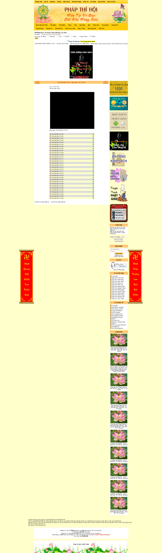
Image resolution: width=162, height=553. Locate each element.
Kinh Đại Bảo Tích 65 (57, 146)
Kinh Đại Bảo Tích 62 (57, 140)
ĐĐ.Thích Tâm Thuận (118, 298)
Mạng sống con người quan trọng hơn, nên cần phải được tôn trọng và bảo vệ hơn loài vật (92, 43)
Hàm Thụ (101, 28)
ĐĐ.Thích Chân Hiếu (117, 279)
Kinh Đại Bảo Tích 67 (57, 150)
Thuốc (59, 1)
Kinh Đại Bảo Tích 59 (57, 134)
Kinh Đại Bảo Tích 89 (57, 196)
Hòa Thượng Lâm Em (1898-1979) (56, 43)
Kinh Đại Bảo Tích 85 (57, 188)
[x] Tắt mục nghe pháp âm (58, 202)
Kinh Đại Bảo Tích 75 (57, 167)
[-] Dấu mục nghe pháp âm (42, 202)
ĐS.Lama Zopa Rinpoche (119, 325)
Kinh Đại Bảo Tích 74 (57, 165)
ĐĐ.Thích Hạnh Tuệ (117, 283)
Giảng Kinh (115, 25)
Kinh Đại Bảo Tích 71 (57, 159)
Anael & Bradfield (117, 310)
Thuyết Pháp (39, 28)
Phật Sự (86, 1)
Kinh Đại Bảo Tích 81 (57, 179)
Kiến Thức (66, 1)
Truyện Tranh (76, 1)
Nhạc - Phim (81, 28)
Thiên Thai (96, 25)
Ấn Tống (93, 1)
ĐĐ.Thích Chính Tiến (118, 278)
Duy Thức (82, 25)
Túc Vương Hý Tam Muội (88, 41)
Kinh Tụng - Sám (70, 28)
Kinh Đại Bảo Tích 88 (57, 194)
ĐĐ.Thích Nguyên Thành (119, 288)
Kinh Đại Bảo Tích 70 (57, 157)
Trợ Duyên (101, 1)
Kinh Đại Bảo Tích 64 (57, 144)
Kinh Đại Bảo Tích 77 (57, 171)
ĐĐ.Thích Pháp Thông (118, 295)
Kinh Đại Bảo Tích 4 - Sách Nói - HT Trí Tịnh (72, 82)
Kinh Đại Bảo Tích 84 (57, 186)
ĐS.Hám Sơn (116, 320)
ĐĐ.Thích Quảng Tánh (118, 296)
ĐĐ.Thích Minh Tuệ (117, 284)
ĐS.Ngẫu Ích (115, 326)
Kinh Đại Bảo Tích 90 (57, 198)
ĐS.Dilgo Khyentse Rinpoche (116, 318)
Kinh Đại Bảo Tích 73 (57, 163)
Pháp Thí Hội (111, 1)
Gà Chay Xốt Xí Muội (39, 43)
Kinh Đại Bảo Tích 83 (57, 183)
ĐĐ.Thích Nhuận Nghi (118, 289)
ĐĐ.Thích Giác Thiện (118, 281)
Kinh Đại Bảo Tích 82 (57, 181)
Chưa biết (115, 276)
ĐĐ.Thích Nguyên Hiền (118, 286)
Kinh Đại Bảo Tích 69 (57, 155)
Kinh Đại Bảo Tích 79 (57, 175)
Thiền (69, 25)
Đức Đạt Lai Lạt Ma (117, 309)
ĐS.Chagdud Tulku (117, 314)
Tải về (46, 1)
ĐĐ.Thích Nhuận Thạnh (118, 291)
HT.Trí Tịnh (56, 86)
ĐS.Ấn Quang (116, 312)
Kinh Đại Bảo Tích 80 (57, 177)
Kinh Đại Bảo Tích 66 (57, 148)
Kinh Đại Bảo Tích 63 (57, 142)
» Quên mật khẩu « (119, 256)
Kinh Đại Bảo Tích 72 (57, 161)
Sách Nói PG (59, 28)
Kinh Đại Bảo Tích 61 (57, 138)
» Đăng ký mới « (118, 255)
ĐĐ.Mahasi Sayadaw (118, 307)
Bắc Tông (57, 88)
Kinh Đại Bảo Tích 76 (57, 169)
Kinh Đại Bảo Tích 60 (57, 136)
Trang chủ (38, 1)
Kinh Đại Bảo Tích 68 (57, 152)
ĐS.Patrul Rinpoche (117, 328)
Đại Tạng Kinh (92, 28)
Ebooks (52, 1)
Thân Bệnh (62, 25)
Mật (89, 25)
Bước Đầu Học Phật (41, 25)
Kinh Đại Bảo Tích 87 (57, 192)
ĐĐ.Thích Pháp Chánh (118, 293)
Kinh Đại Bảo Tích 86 (57, 190)
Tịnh (75, 25)
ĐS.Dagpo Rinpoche (117, 315)
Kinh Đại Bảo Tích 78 (57, 173)
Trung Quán (105, 25)
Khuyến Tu (49, 28)
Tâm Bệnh (53, 25)
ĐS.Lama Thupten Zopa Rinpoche (117, 322)
